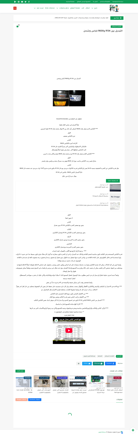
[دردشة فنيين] (112, 8)
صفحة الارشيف (70, 1)
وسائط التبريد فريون (89, 356)
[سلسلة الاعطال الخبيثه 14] (115, 197)
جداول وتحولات (64, 8)
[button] (110, 363)
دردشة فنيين (102, 432)
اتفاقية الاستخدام (105, 1)
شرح (95, 8)
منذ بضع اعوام (103, 185)
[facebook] (29, 1)
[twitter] (25, 1)
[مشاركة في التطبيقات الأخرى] (78, 363)
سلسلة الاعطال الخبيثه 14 (100, 196)
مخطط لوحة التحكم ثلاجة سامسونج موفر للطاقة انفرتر (92, 205)
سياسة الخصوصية (118, 1)
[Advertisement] (69, 54)
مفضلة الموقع (75, 8)
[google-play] (15, 1)
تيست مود (40, 8)
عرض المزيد (20, 371)
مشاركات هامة (50, 8)
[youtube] (22, 1)
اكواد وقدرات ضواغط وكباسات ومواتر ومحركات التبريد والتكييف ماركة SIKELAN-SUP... (81, 18)
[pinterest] (18, 1)
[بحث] (14, 8)
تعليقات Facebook (35, 399)
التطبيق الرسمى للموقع (83, 1)
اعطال (88, 8)
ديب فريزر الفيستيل (101, 187)
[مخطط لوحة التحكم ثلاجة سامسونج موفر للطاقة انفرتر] (115, 206)
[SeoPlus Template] (122, 432)
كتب (82, 8)
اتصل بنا (95, 1)
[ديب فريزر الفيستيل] (115, 188)
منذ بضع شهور (117, 388)
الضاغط (100, 356)
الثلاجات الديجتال (116, 26)
